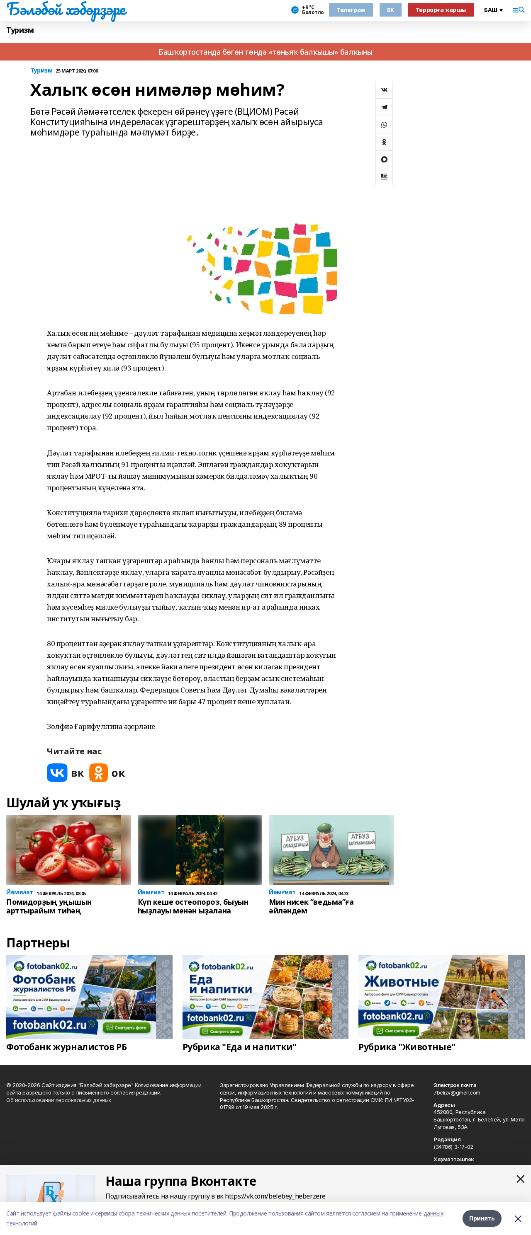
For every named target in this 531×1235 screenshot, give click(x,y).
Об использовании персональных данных (58, 1100)
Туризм (20, 30)
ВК (390, 10)
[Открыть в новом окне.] (65, 772)
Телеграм (350, 10)
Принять (482, 1218)
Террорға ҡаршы (441, 10)
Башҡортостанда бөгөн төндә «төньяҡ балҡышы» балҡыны (265, 52)
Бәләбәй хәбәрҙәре (65, 8)
